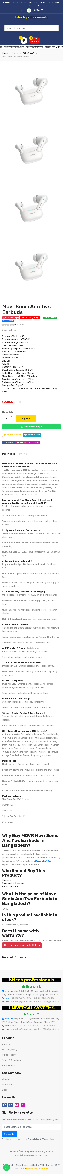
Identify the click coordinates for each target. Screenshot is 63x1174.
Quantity (7, 412)
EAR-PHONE (28, 53)
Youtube (22, 443)
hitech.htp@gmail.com (22, 1001)
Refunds (6, 1044)
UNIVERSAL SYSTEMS (31, 1008)
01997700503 (40, 2)
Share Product (33, 435)
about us (6, 1079)
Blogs (4, 1090)
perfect (17, 494)
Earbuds (45, 500)
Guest (23, 10)
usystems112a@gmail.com (46, 1001)
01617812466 (53, 2)
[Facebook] (4, 1105)
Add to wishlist (14, 435)
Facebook (9, 443)
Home (5, 53)
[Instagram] (23, 1105)
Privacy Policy (9, 1055)
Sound (15, 53)
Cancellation (46, 684)
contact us (7, 1084)
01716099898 (27, 2)
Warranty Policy (9, 1049)
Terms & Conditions (11, 1060)
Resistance (32, 648)
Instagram (35, 443)
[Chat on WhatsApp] (6, 1167)
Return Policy (8, 1065)
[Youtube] (17, 1105)
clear (4, 537)
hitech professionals (31, 980)
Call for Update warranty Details (22, 945)
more (17, 586)
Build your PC (34, 5)
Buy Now (25, 418)
